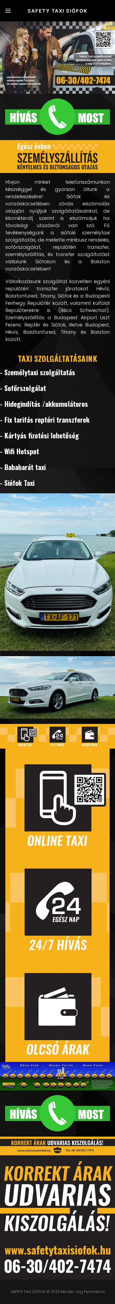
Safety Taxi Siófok (57, 11)
